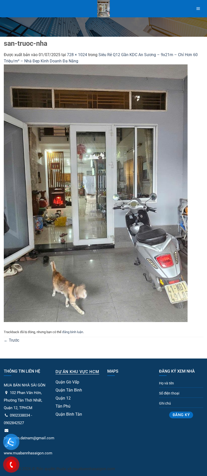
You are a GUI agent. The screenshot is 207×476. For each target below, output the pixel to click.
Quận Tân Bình (69, 390)
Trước (11, 340)
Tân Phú (63, 406)
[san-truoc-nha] (96, 192)
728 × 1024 (77, 54)
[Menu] (198, 8)
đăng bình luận (72, 332)
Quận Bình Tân (69, 414)
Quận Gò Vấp (67, 382)
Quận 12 (63, 398)
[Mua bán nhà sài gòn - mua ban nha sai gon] (103, 8)
